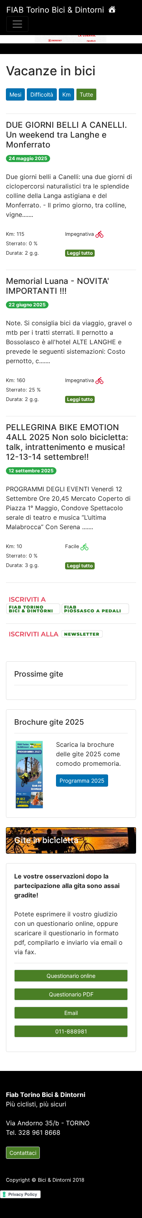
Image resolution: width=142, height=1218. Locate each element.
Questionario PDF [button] (71, 994)
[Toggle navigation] (17, 24)
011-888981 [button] (71, 1031)
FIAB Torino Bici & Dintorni (56, 10)
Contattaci (22, 1152)
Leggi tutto (80, 253)
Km (66, 94)
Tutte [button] (86, 94)
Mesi (15, 94)
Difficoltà (41, 94)
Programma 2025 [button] (82, 780)
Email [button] (71, 1012)
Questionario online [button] (71, 975)
